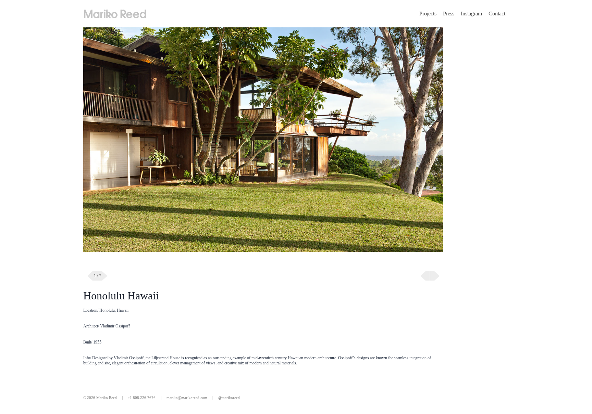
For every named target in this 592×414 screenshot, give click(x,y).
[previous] (425, 276)
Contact (497, 13)
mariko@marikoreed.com (186, 398)
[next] (435, 276)
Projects (427, 13)
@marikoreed (229, 398)
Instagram (471, 13)
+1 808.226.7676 (142, 398)
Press (448, 13)
